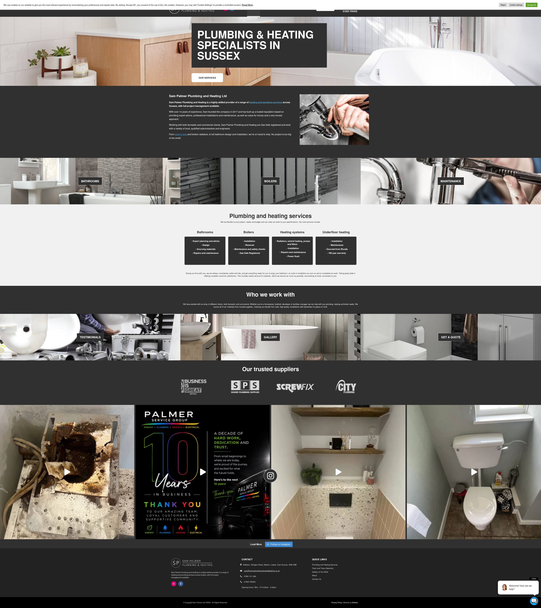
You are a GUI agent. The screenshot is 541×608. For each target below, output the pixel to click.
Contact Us (316, 579)
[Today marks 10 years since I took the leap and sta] (203, 472)
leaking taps (181, 134)
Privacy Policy (336, 602)
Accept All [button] (531, 5)
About (314, 575)
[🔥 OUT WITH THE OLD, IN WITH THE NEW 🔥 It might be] (67, 472)
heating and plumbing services (265, 102)
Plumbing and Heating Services (325, 564)
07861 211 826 (250, 576)
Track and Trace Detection (322, 568)
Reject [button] (503, 5)
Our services (207, 77)
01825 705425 (350, 11)
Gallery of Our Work (320, 572)
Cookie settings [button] (516, 5)
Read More (247, 5)
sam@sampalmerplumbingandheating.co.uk (262, 570)
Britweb (355, 602)
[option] (194, 386)
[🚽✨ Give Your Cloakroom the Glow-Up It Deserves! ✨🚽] (338, 472)
